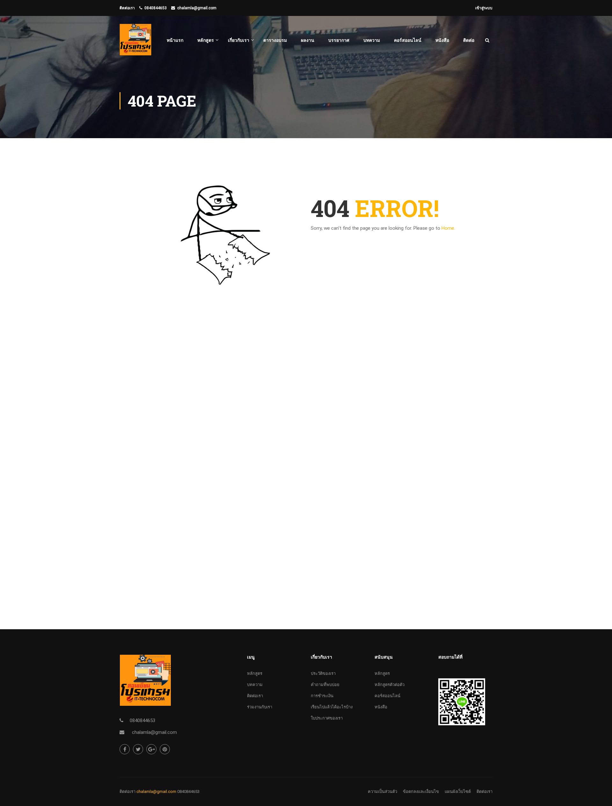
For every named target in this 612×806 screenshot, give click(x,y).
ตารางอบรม (275, 40)
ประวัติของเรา (323, 673)
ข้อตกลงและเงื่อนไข (421, 791)
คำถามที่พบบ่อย (325, 684)
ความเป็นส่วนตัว (382, 791)
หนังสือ (442, 40)
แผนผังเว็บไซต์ (458, 791)
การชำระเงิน (322, 695)
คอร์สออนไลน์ (407, 40)
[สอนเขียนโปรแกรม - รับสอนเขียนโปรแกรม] (135, 43)
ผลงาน (307, 40)
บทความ (371, 40)
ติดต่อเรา (255, 695)
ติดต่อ (468, 40)
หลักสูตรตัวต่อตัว (389, 684)
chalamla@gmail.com (196, 8)
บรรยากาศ (338, 40)
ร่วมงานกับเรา (259, 707)
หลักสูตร (205, 40)
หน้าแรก (175, 40)
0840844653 (155, 8)
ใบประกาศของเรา (327, 718)
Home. (448, 228)
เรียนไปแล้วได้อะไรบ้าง (332, 707)
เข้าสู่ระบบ (483, 8)
